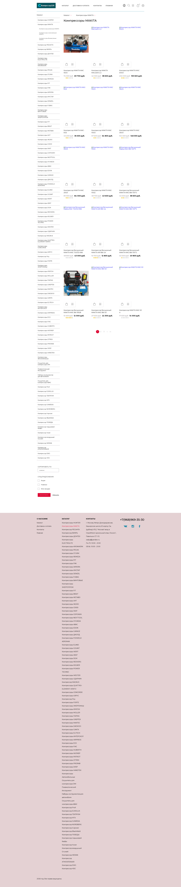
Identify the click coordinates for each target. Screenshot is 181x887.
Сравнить (72, 64)
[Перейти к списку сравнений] (133, 5)
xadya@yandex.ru (93, 540)
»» (110, 332)
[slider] (69, 78)
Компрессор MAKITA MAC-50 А (130, 311)
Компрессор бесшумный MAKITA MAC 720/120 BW (74, 251)
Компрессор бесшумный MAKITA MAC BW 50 (101, 311)
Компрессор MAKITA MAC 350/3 (129, 131)
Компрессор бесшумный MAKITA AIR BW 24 (101, 251)
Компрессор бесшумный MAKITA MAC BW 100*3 (129, 191)
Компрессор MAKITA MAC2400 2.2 (99, 72)
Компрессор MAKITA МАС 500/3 (129, 72)
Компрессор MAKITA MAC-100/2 (101, 191)
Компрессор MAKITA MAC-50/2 (74, 131)
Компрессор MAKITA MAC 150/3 (74, 72)
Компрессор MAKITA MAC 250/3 (74, 191)
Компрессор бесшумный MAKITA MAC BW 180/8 (74, 311)
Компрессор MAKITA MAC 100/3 (101, 131)
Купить (66, 64)
